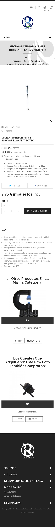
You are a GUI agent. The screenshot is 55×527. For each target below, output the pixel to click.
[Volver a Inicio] (26, 57)
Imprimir (8, 131)
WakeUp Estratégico (28, 512)
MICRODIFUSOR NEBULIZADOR (27, 328)
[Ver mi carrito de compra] (51, 8)
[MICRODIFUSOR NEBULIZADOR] (27, 306)
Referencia (6, 148)
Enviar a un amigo (12, 127)
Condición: (6, 152)
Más (3, 230)
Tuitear (16, 186)
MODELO (5, 201)
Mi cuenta (10, 474)
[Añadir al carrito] (27, 320)
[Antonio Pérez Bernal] (27, 22)
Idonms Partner (48, 509)
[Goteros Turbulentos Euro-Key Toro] (27, 389)
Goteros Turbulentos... (27, 411)
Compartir (42, 186)
